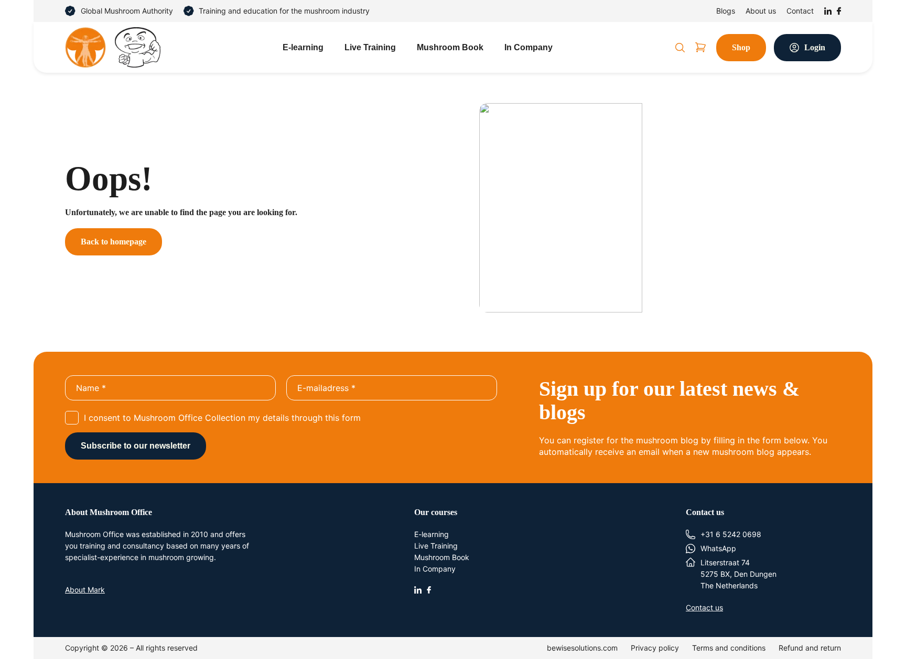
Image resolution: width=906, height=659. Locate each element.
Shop (741, 47)
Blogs (725, 10)
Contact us (704, 607)
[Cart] (700, 47)
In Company (528, 47)
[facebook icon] (429, 589)
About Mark (85, 589)
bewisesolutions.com (582, 647)
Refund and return (810, 647)
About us (761, 10)
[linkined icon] (418, 589)
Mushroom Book (450, 47)
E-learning (303, 47)
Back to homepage (113, 241)
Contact (800, 10)
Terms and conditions (728, 647)
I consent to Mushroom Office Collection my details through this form (222, 417)
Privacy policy (655, 647)
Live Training (370, 47)
